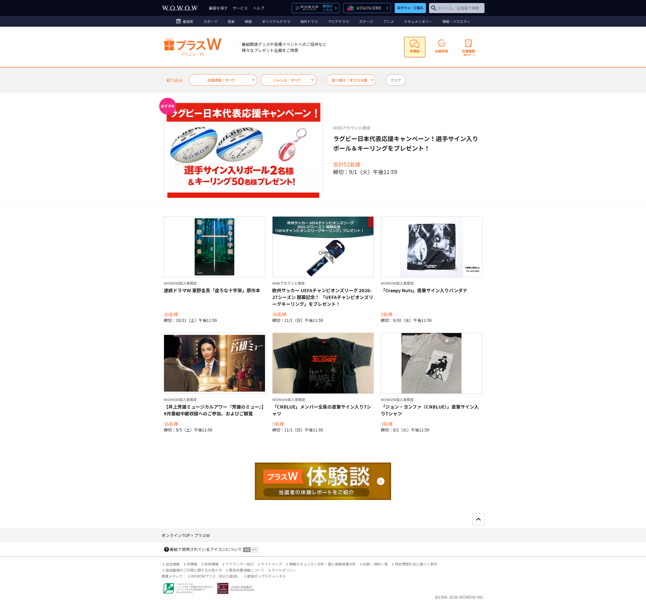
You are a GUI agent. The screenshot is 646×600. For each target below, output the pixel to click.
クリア (395, 80)
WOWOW (180, 8)
